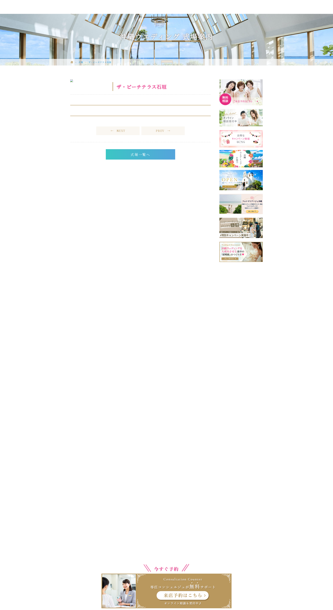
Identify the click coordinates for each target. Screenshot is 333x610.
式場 (81, 62)
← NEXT (118, 131)
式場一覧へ (140, 154)
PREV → (163, 131)
